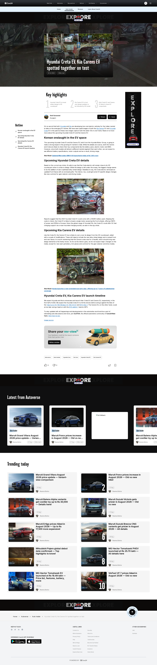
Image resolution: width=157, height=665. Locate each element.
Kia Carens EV (97, 357)
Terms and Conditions (93, 636)
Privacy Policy (76, 636)
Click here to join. (54, 316)
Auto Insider (69, 9)
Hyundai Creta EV (85, 357)
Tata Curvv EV (52, 305)
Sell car (82, 3)
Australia (134, 633)
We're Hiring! (76, 642)
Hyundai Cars (67, 357)
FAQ (74, 639)
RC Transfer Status (92, 646)
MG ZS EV (72, 305)
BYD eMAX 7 (73, 307)
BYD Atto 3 (83, 305)
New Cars (49, 3)
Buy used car (71, 3)
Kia (70, 126)
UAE (133, 630)
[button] (45, 365)
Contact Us (76, 630)
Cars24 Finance (77, 649)
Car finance (92, 3)
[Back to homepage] (8, 3)
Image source (49, 320)
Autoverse (60, 3)
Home (59, 9)
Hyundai (63, 126)
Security (89, 630)
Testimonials (90, 639)
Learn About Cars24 (94, 9)
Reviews (80, 9)
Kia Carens (100, 128)
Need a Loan (76, 646)
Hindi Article (90, 652)
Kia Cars (76, 357)
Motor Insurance (77, 633)
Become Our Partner (92, 642)
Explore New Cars (77, 652)
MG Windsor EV (62, 305)
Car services (103, 3)
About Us (89, 633)
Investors (89, 649)
